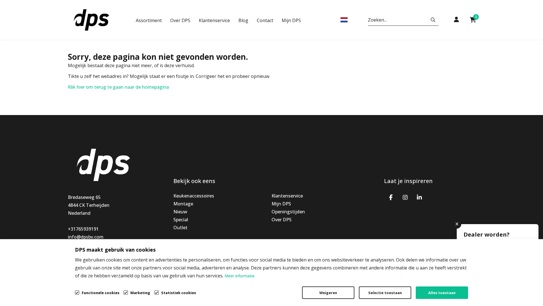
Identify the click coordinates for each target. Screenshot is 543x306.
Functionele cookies (100, 292)
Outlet (180, 227)
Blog (243, 20)
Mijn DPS (291, 20)
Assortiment (149, 20)
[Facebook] (391, 197)
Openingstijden (288, 212)
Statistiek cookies (178, 292)
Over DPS (180, 20)
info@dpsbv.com (86, 237)
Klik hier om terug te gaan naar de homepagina (118, 87)
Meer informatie (240, 276)
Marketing (140, 292)
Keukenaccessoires (193, 196)
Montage (183, 204)
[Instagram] (405, 197)
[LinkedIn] (419, 197)
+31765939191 (83, 229)
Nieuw (180, 212)
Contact (265, 20)
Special (180, 219)
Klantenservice (214, 20)
